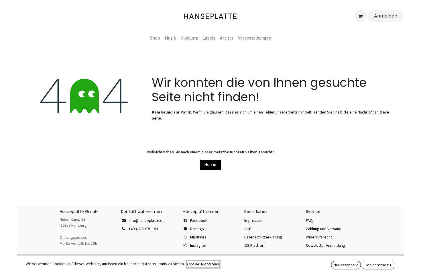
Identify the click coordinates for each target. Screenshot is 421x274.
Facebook (198, 220)
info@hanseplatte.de (147, 220)
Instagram (198, 245)
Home (210, 164)
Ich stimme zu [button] (378, 265)
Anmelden (385, 16)
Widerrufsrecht (319, 237)
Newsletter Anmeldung (325, 245)
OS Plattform (255, 245)
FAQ (309, 220)
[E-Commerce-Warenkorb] (361, 16)
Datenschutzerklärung (263, 237)
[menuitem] (155, 38)
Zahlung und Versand (323, 228)
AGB (247, 228)
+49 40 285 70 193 (143, 228)
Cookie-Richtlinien (203, 264)
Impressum (253, 220)
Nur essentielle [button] (346, 265)
